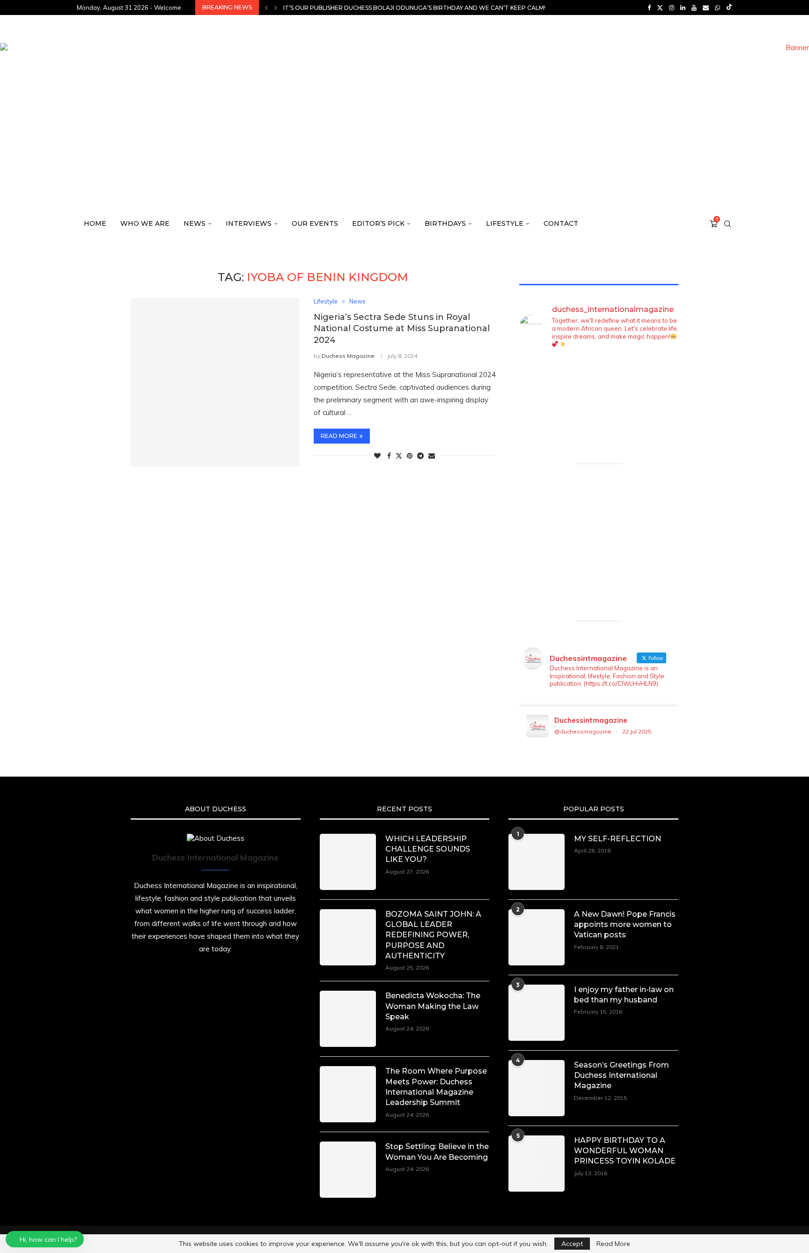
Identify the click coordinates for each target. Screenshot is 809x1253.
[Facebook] (649, 7)
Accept (572, 1243)
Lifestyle (504, 223)
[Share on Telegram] (420, 456)
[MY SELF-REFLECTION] (536, 862)
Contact (561, 223)
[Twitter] (660, 7)
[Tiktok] (729, 7)
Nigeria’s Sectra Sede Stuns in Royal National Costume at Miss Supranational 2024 (402, 328)
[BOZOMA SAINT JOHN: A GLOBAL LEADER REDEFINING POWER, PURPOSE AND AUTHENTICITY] (348, 937)
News (195, 223)
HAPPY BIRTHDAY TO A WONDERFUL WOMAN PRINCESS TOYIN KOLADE (625, 1151)
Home (95, 223)
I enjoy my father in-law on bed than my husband (624, 994)
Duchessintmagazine (590, 720)
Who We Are (144, 223)
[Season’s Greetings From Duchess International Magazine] (536, 1088)
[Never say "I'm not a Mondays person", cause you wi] (660, 409)
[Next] (275, 7)
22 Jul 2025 (636, 731)
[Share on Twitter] (399, 456)
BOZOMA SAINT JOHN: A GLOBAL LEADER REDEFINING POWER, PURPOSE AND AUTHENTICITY (433, 935)
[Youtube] (694, 7)
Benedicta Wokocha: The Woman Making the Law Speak (432, 1006)
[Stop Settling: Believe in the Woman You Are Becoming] (348, 1170)
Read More (613, 1243)
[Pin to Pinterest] (409, 456)
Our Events (315, 223)
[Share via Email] (431, 456)
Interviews (249, 223)
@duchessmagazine (582, 731)
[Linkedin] (682, 7)
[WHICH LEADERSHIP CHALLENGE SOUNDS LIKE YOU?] (348, 862)
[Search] (727, 224)
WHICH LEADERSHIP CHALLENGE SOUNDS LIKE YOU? (427, 849)
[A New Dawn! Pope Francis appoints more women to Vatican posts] (536, 937)
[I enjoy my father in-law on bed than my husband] (536, 1013)
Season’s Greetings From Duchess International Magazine (621, 1075)
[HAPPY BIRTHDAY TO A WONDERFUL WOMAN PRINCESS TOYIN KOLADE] (536, 1163)
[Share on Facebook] (389, 456)
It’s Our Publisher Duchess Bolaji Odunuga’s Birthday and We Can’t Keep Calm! (414, 7)
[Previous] (266, 7)
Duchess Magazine (348, 355)
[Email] (706, 7)
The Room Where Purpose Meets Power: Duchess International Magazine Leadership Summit (436, 1087)
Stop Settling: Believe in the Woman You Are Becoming (437, 1151)
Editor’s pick (378, 223)
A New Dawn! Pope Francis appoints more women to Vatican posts (625, 925)
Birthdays (445, 223)
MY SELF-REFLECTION (617, 838)
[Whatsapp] (717, 7)
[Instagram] (671, 7)
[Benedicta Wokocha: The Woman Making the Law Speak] (348, 1019)
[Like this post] (377, 456)
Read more (339, 435)
